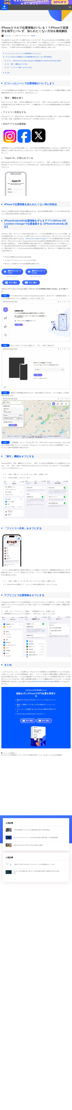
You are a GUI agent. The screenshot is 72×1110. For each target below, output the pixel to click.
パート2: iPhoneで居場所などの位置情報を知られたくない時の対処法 (28, 57)
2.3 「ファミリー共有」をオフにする (19, 67)
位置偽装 (33, 35)
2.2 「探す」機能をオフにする (17, 64)
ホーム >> (6, 753)
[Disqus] (36, 785)
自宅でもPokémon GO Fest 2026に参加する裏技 (28, 845)
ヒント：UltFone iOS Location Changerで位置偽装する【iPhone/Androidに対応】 (34, 61)
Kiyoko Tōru (8, 35)
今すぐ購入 (13, 283)
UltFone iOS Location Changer (35, 238)
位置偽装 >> (13, 753)
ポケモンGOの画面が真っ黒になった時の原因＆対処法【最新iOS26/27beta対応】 (36, 872)
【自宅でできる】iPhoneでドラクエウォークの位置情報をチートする (34, 864)
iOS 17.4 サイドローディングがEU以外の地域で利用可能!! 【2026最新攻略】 (36, 837)
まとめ (7, 73)
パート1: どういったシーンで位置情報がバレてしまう (23, 53)
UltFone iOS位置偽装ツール (36, 690)
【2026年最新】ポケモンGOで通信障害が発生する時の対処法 (32, 830)
